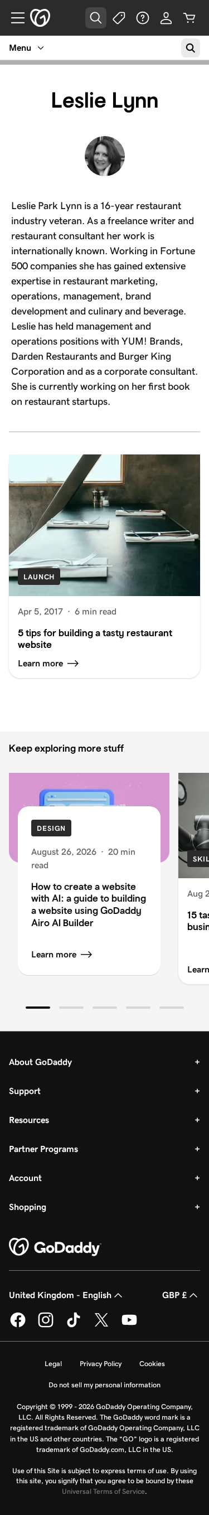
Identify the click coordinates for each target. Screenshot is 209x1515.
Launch (39, 577)
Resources (29, 1120)
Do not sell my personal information (104, 1385)
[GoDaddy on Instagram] (46, 1325)
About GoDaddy (40, 1062)
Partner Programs (43, 1149)
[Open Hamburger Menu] (13, 17)
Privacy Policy (100, 1363)
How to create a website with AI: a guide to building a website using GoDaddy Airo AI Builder (88, 904)
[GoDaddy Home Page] (55, 1247)
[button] (38, 1007)
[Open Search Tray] (95, 17)
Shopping (27, 1207)
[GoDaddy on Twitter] (101, 1325)
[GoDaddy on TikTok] (73, 1325)
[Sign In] (166, 17)
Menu (20, 47)
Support (25, 1091)
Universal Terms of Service (103, 1491)
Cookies (152, 1363)
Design (51, 828)
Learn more (53, 954)
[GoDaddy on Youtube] (129, 1325)
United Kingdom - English (60, 1295)
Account (25, 1178)
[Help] (142, 17)
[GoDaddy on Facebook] (18, 1325)
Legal (53, 1363)
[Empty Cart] (189, 18)
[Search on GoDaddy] (190, 47)
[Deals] (119, 17)
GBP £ (174, 1295)
